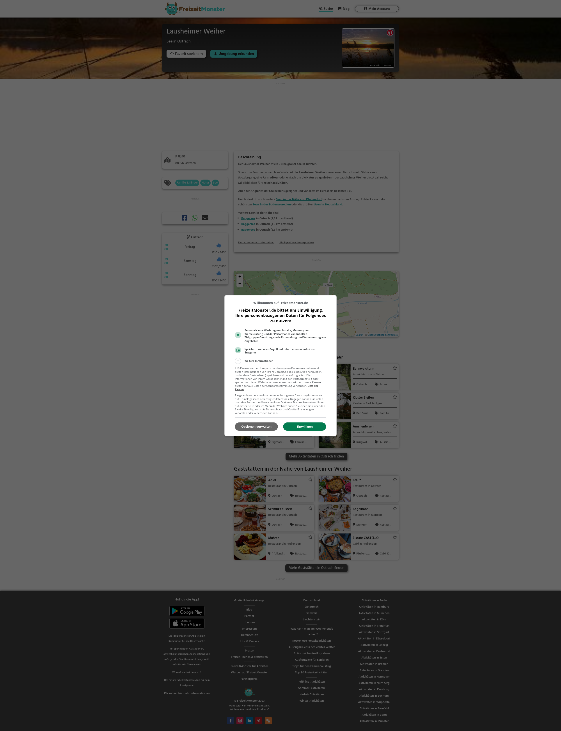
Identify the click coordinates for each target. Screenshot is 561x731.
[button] (280, 361)
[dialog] (280, 365)
